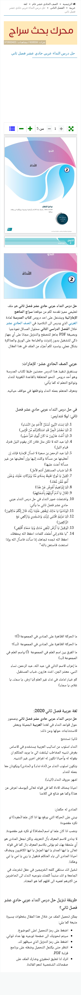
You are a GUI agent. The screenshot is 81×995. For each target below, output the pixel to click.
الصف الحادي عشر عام (45, 4)
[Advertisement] (40, 90)
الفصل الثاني (57, 7)
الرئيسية (68, 4)
